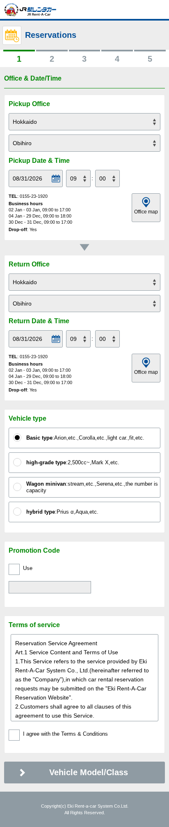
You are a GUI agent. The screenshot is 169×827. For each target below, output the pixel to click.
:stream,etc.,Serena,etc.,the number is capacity (92, 487)
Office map (146, 212)
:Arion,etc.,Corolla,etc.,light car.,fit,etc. (85, 438)
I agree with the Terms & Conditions (65, 734)
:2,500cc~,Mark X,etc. (72, 462)
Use (27, 568)
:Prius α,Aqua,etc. (62, 512)
